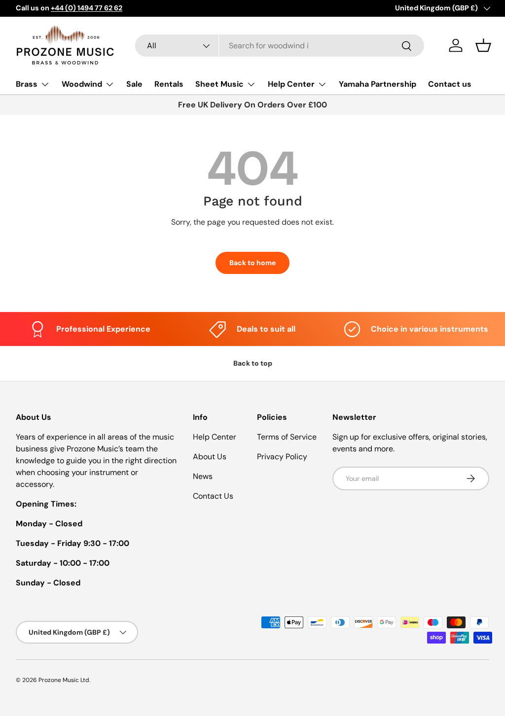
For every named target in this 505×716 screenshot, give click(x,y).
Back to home (252, 262)
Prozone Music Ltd (63, 680)
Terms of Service (287, 437)
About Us (209, 456)
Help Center (214, 437)
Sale (134, 84)
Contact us (449, 84)
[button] (483, 45)
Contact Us (213, 496)
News (203, 476)
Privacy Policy (282, 456)
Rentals (168, 84)
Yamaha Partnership (377, 84)
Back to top (252, 363)
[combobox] (279, 45)
